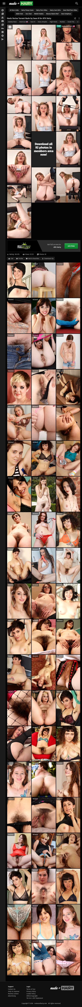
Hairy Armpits (42, 22)
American (22, 22)
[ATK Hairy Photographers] (2, 21)
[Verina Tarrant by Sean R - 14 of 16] (68, 185)
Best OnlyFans (66, 14)
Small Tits (71, 22)
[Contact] (2, 39)
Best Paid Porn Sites (70, 10)
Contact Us (11, 989)
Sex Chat (29, 14)
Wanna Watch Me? (52, 14)
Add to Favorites (33, 258)
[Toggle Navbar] (4, 3)
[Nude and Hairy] (21, 3)
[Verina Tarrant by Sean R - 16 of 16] (19, 220)
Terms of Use (30, 989)
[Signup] (2, 32)
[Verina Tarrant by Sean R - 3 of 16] (68, 51)
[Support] (2, 36)
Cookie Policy (31, 994)
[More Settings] (79, 18)
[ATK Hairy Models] (2, 17)
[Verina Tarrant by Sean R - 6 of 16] (68, 78)
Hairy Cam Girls (55, 10)
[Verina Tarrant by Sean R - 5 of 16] (43, 78)
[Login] (2, 28)
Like (12, 258)
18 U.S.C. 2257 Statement (34, 998)
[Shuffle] (75, 18)
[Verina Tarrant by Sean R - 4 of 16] (19, 78)
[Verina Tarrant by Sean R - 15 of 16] (19, 194)
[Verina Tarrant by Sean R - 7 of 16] (19, 105)
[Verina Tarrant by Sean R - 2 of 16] (43, 42)
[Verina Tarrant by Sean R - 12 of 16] (19, 167)
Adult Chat (19, 14)
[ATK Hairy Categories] (2, 25)
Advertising (12, 996)
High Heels (53, 22)
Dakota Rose (12, 22)
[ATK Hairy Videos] (2, 14)
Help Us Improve (13, 991)
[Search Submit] (76, 3)
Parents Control (13, 994)
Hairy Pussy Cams (27, 10)
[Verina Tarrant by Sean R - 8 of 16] (43, 113)
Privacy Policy (31, 991)
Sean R (32, 22)
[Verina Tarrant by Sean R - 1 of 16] (19, 42)
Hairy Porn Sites (41, 10)
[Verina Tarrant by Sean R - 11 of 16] (68, 149)
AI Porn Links (14, 10)
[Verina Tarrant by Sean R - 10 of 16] (19, 131)
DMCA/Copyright (31, 996)
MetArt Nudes (39, 14)
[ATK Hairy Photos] (2, 10)
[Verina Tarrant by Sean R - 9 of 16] (68, 113)
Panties (62, 22)
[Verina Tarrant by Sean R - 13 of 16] (43, 185)
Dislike (20, 258)
